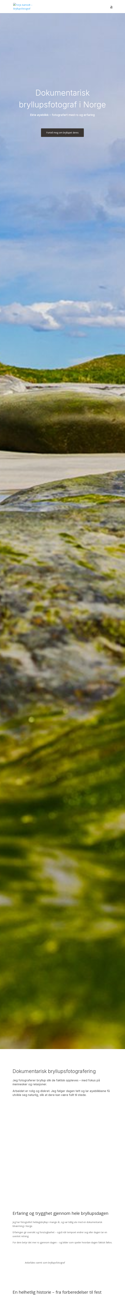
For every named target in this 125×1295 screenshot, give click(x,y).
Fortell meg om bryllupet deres (62, 132)
